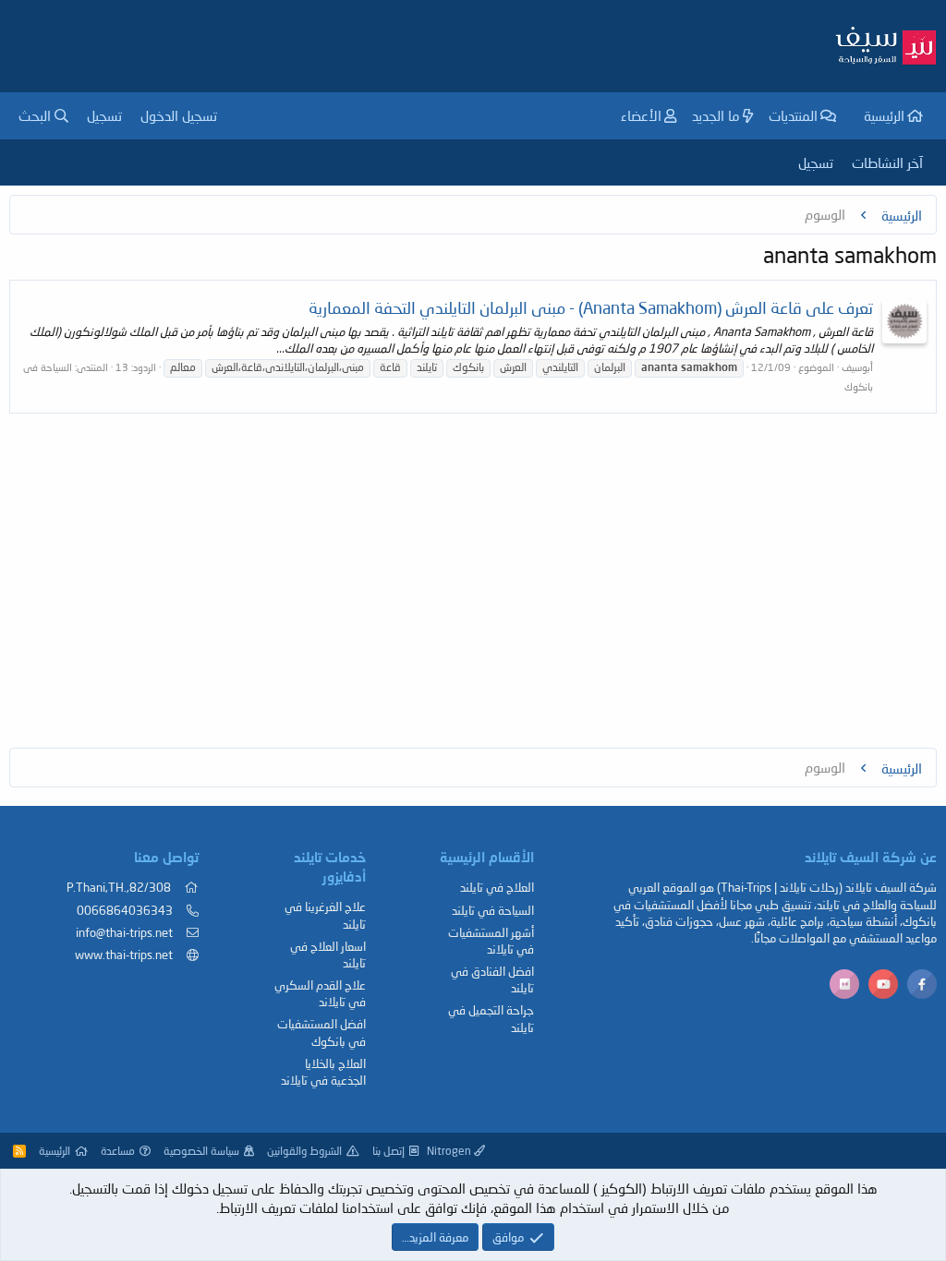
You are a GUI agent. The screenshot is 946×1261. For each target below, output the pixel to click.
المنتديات (793, 115)
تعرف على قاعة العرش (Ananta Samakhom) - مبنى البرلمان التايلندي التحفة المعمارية (591, 307)
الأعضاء (641, 115)
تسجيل (815, 162)
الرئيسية (884, 115)
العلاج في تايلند (497, 887)
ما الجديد (716, 115)
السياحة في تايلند (493, 910)
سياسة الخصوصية (201, 1151)
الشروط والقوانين (304, 1151)
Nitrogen (450, 1151)
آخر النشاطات (887, 162)
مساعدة (118, 1151)
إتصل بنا (388, 1151)
